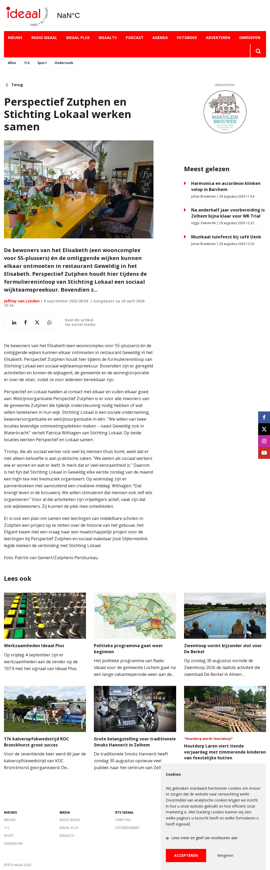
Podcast (134, 37)
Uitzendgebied (127, 827)
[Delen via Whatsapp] (49, 322)
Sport (42, 63)
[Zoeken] (258, 50)
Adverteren (218, 37)
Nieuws (15, 37)
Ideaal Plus (78, 37)
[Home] (26, 15)
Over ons (123, 820)
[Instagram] (264, 441)
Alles (12, 63)
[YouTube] (264, 453)
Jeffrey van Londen (22, 300)
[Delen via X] (37, 322)
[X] (264, 429)
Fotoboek (187, 37)
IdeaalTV (108, 37)
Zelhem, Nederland (82, 15)
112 (27, 63)
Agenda (160, 37)
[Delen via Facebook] (25, 322)
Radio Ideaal (44, 37)
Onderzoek (64, 63)
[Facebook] (264, 417)
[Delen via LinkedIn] (14, 322)
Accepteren (186, 855)
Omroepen (249, 37)
